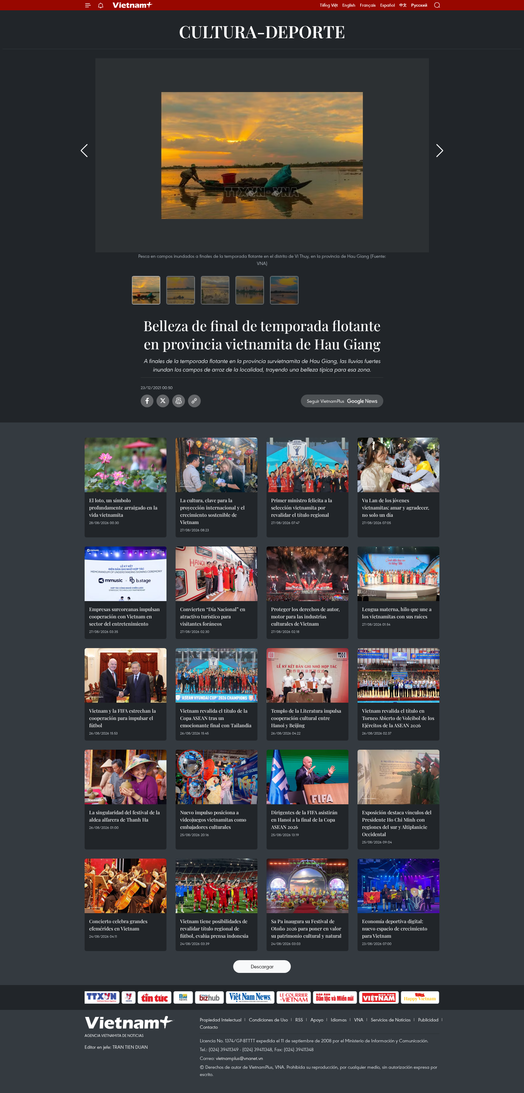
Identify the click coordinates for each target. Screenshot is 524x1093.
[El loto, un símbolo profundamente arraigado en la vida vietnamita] (125, 465)
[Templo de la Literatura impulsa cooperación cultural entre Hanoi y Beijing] (307, 675)
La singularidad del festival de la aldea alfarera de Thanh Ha (124, 816)
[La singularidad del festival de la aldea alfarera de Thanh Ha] (125, 777)
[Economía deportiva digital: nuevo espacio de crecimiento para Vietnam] (398, 886)
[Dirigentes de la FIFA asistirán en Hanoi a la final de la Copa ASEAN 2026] (307, 777)
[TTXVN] (101, 997)
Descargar (262, 966)
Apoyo (317, 1020)
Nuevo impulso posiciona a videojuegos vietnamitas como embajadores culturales (213, 819)
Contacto (209, 1027)
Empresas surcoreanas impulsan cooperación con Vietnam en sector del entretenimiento (124, 616)
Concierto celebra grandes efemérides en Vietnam (118, 925)
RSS (299, 1020)
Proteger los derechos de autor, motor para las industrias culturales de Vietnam (305, 616)
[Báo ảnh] (379, 997)
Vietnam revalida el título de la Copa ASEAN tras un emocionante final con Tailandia (215, 718)
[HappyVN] (420, 997)
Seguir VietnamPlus (325, 401)
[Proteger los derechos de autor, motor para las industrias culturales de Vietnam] (307, 573)
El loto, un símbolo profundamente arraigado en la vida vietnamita (123, 507)
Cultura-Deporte (262, 31)
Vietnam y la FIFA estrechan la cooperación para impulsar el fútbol (122, 718)
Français (368, 5)
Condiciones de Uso (268, 1020)
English (348, 5)
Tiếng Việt (329, 5)
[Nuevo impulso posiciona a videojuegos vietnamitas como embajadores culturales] (216, 777)
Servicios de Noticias (391, 1020)
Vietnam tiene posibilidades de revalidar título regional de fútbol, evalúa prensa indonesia (214, 928)
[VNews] (129, 997)
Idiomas (339, 1020)
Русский (419, 5)
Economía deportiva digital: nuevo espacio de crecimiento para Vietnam (394, 928)
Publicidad (428, 1020)
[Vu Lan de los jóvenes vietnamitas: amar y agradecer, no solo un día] (398, 465)
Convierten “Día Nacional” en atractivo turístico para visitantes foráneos (212, 616)
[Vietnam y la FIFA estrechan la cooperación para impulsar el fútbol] (125, 675)
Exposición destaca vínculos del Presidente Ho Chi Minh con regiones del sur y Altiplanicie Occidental (397, 823)
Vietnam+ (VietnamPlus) (133, 5)
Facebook (147, 401)
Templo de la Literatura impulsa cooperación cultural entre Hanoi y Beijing (306, 718)
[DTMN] (335, 997)
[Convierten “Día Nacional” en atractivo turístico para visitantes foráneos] (216, 573)
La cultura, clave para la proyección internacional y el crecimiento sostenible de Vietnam (212, 511)
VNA (358, 1020)
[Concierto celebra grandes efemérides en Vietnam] (125, 886)
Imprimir (178, 401)
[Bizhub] (209, 997)
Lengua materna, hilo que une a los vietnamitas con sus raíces (397, 613)
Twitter (162, 401)
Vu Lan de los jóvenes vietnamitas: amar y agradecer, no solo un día (395, 507)
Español (387, 5)
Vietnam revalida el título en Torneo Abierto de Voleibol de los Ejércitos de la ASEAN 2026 (398, 718)
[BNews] (183, 997)
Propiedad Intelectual (220, 1020)
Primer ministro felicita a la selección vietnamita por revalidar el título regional (301, 507)
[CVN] (293, 997)
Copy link (194, 401)
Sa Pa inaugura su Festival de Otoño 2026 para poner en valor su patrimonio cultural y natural (306, 928)
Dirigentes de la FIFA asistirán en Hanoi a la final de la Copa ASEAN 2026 (304, 819)
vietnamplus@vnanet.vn (239, 1058)
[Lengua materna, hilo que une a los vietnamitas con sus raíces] (398, 573)
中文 (403, 5)
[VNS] (250, 997)
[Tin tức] (155, 997)
